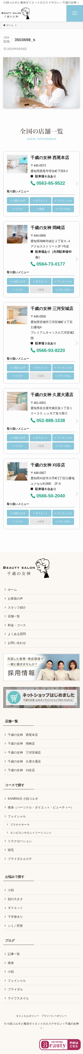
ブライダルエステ (20, 859)
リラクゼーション (20, 841)
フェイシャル (17, 816)
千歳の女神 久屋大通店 (24, 761)
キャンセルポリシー (27, 1015)
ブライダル (15, 989)
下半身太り (15, 916)
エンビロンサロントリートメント (31, 832)
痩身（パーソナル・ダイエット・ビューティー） (41, 807)
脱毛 (11, 850)
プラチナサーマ (20, 824)
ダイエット (15, 908)
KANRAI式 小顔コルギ (23, 798)
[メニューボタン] (74, 13)
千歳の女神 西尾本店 (23, 735)
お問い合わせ (17, 643)
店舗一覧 (14, 616)
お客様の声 (15, 598)
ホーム (12, 589)
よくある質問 (17, 634)
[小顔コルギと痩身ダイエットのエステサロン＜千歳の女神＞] (16, 13)
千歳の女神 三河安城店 (24, 752)
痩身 (11, 963)
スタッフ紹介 (17, 607)
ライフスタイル (18, 998)
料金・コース (17, 625)
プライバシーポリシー (54, 1015)
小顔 (11, 890)
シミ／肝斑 (15, 925)
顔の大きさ (15, 899)
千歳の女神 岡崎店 (21, 743)
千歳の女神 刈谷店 (21, 770)
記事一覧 (14, 954)
